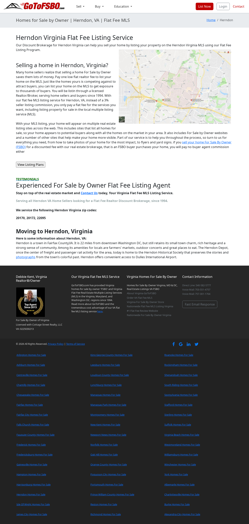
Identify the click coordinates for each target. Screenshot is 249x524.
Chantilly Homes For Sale (31, 385)
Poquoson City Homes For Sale (108, 474)
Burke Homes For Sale (177, 504)
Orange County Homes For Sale (108, 464)
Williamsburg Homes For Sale (181, 454)
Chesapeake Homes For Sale (33, 395)
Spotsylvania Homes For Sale (181, 395)
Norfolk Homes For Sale (104, 444)
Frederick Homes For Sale (31, 444)
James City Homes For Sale (32, 514)
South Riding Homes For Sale (181, 385)
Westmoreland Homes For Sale (182, 444)
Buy (98, 6)
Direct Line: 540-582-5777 (196, 285)
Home (211, 20)
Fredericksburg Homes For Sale (35, 454)
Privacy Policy (56, 344)
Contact (238, 6)
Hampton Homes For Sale (31, 474)
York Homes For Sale (176, 474)
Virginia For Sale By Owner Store (145, 302)
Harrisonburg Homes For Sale (34, 484)
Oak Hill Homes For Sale (104, 454)
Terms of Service (75, 344)
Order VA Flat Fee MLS (139, 297)
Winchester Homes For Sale (180, 464)
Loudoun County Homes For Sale (109, 375)
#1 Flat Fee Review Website (142, 310)
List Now (204, 6)
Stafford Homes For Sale (178, 404)
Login (223, 6)
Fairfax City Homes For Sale (32, 414)
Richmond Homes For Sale (105, 514)
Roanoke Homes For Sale (178, 355)
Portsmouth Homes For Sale (106, 484)
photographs (25, 257)
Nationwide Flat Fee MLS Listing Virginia (150, 306)
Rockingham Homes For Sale (180, 365)
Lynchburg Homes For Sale (106, 385)
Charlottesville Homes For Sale (181, 494)
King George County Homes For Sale (111, 355)
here (100, 311)
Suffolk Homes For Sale (177, 424)
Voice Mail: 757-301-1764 (196, 294)
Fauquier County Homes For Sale (35, 434)
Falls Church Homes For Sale (33, 424)
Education (122, 6)
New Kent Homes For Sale (105, 424)
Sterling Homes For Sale (178, 414)
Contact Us (89, 193)
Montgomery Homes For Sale (107, 414)
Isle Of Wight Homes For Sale (33, 504)
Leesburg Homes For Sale (105, 365)
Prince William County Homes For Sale (112, 494)
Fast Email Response (200, 304)
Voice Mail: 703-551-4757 (196, 289)
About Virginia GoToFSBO (141, 293)
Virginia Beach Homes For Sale (181, 434)
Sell (79, 6)
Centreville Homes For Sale (32, 375)
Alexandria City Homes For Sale (182, 514)
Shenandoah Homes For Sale (181, 375)
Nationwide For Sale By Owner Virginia (149, 315)
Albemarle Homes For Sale (179, 484)
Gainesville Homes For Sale (32, 464)
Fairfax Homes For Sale (30, 404)
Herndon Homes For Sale (31, 494)
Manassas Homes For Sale (105, 395)
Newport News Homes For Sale (108, 434)
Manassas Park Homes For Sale (108, 404)
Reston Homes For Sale (103, 504)
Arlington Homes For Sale (31, 355)
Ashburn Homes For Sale (31, 365)
